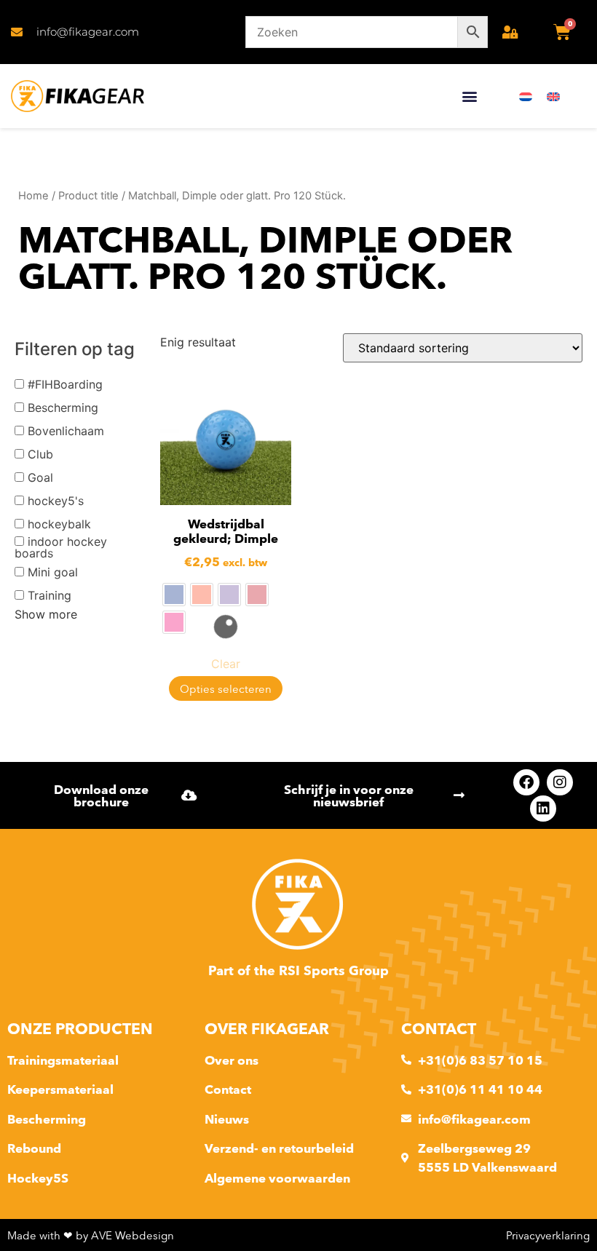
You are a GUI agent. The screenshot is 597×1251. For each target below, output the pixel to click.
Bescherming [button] (63, 407)
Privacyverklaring (548, 1235)
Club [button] (40, 454)
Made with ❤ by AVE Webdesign (90, 1235)
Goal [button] (40, 477)
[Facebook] (526, 782)
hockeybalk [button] (59, 524)
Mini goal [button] (53, 572)
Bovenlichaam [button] (66, 431)
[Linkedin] (543, 808)
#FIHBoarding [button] (65, 384)
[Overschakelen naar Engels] (553, 96)
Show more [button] (46, 614)
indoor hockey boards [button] (61, 547)
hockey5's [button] (56, 500)
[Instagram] (560, 782)
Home (33, 195)
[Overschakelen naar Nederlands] (525, 96)
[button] (469, 96)
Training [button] (49, 595)
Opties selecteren (226, 689)
